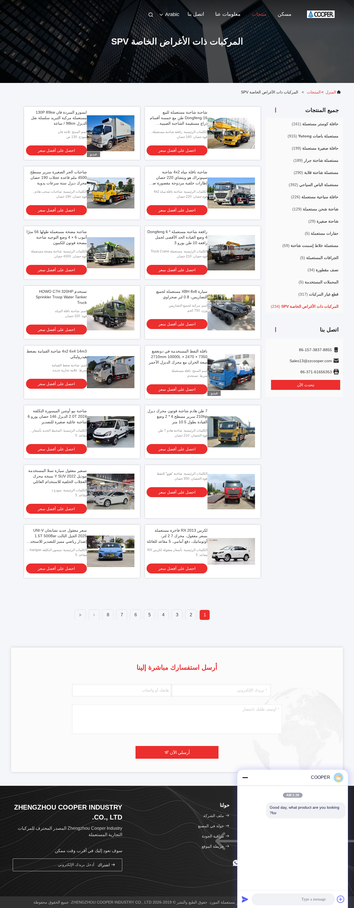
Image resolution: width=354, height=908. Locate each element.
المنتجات (314, 92)
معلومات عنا (228, 14)
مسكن (284, 14)
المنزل (331, 92)
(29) (323, 221)
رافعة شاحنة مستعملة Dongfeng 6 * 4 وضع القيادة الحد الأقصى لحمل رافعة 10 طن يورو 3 (177, 237)
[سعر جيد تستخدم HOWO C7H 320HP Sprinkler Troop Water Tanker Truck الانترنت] (110, 312)
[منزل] (321, 14)
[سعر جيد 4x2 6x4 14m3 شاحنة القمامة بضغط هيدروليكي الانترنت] (110, 372)
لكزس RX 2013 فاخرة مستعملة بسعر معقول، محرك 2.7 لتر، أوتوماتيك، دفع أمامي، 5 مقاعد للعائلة (177, 536)
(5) (322, 233)
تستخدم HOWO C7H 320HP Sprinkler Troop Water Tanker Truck (61, 297)
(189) (316, 160)
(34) (323, 270)
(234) (305, 306)
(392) (314, 184)
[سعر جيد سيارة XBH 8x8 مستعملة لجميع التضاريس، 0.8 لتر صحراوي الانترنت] (231, 312)
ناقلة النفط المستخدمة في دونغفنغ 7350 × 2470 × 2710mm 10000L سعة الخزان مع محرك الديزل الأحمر (178, 356)
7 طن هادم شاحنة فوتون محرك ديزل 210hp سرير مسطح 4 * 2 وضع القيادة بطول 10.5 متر (177, 416)
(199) (315, 148)
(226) (315, 197)
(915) (313, 136)
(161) (315, 124)
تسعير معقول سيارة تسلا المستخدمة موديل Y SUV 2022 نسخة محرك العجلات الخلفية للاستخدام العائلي (57, 476)
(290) (316, 172)
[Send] (245, 899)
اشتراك (104, 865)
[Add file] (341, 899)
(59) (310, 245)
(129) (315, 209)
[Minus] (245, 777)
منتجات (259, 14)
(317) (318, 294)
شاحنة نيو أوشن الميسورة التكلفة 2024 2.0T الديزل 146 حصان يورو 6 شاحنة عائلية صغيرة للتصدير (57, 416)
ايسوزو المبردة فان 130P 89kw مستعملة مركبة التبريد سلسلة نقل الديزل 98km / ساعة (59, 118)
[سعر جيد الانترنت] (231, 491)
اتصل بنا (196, 14)
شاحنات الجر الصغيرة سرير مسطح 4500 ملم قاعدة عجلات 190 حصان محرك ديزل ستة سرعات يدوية (58, 177)
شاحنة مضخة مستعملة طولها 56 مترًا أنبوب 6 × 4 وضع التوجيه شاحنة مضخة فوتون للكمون (57, 237)
